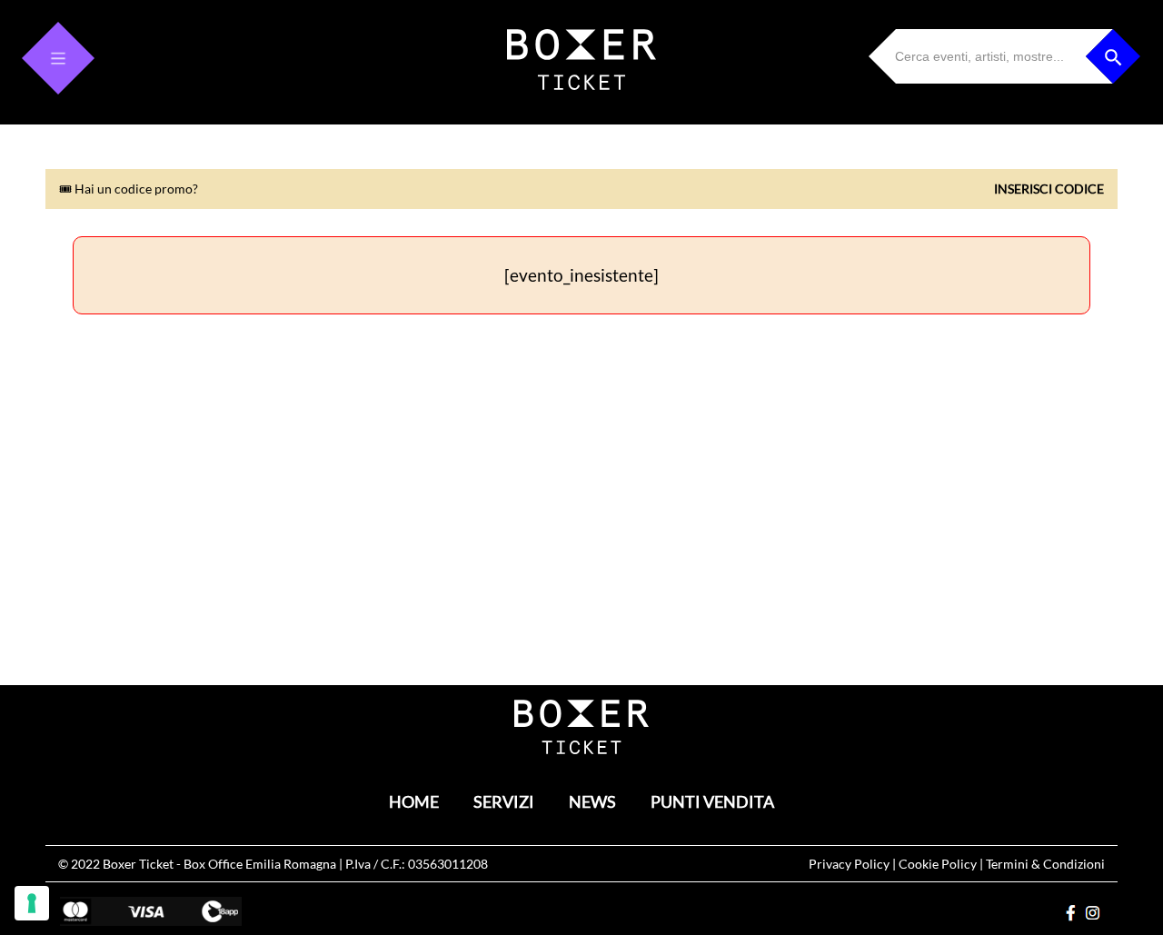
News (592, 801)
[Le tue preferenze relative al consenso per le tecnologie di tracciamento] (32, 903)
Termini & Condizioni (1045, 863)
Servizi (503, 801)
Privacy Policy (849, 863)
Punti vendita (712, 801)
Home (414, 801)
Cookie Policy (938, 863)
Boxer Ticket (138, 863)
